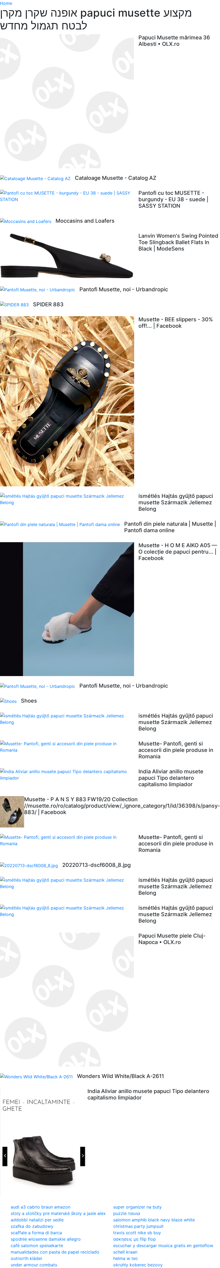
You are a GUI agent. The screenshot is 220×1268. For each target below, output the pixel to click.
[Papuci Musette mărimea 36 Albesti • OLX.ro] (69, 101)
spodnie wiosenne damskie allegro (46, 1239)
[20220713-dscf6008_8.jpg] (31, 865)
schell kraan (125, 1252)
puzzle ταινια (126, 1213)
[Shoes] (10, 701)
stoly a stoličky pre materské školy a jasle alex (58, 1213)
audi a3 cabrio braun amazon (40, 1207)
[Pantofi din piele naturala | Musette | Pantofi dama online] (62, 524)
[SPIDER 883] (16, 304)
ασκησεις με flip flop (134, 1239)
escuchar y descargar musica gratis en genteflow (163, 1245)
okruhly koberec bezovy (138, 1264)
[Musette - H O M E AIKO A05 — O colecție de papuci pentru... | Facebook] (69, 609)
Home (6, 3)
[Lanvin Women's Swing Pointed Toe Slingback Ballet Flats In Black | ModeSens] (69, 256)
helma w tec (125, 1258)
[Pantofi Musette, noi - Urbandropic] (39, 289)
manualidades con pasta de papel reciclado (55, 1252)
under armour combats (34, 1264)
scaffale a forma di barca (36, 1232)
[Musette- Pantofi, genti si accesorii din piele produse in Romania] (69, 746)
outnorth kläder (26, 1258)
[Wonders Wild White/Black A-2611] (38, 1076)
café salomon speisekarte (37, 1245)
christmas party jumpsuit (138, 1226)
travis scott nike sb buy (137, 1232)
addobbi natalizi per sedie (37, 1219)
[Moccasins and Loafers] (28, 221)
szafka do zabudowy (32, 1226)
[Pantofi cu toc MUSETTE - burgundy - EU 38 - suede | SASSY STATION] (69, 196)
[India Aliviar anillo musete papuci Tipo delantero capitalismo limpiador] (69, 774)
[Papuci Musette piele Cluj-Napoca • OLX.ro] (69, 999)
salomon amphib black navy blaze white (154, 1219)
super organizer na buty (137, 1207)
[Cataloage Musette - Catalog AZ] (37, 178)
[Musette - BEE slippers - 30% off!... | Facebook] (69, 401)
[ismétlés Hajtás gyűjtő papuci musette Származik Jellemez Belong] (69, 499)
